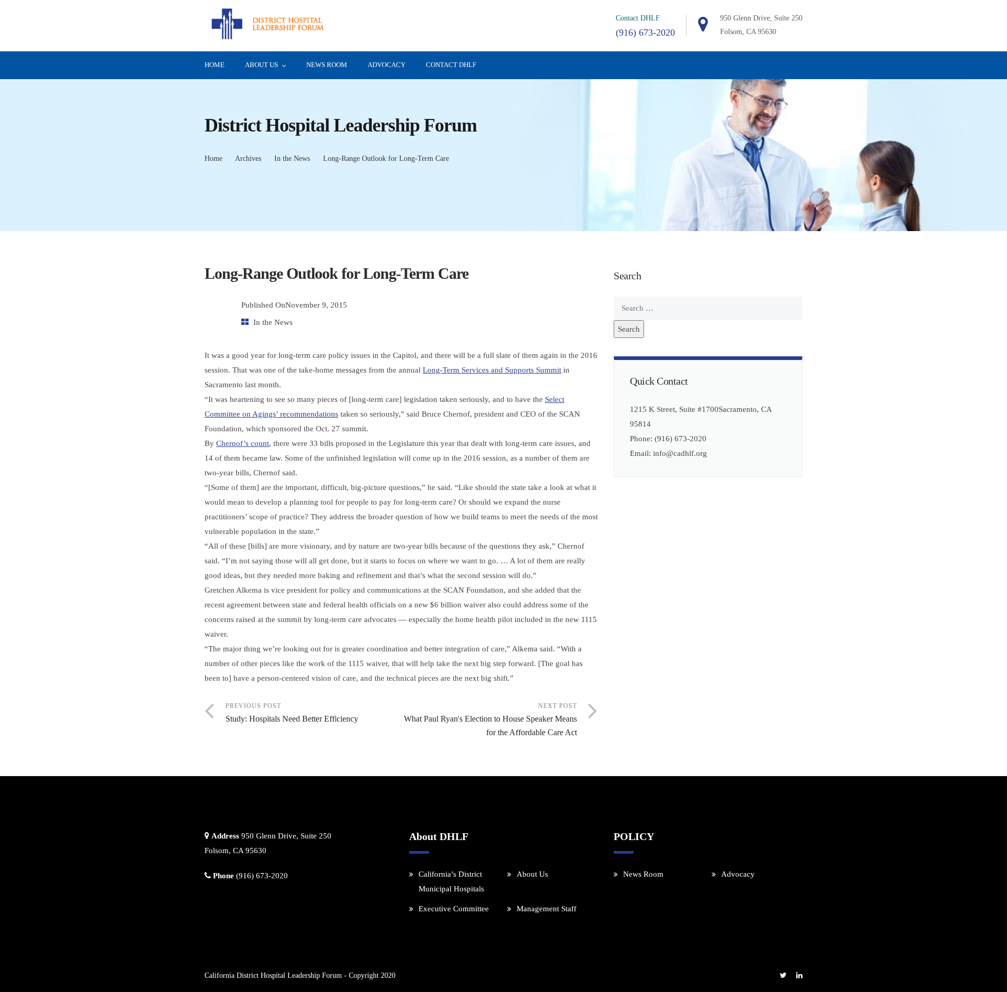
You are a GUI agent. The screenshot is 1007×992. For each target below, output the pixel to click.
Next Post (490, 719)
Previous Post (292, 712)
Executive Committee (454, 908)
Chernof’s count (242, 443)
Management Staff (546, 908)
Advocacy (386, 65)
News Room (326, 65)
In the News (292, 158)
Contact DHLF (451, 65)
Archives (248, 158)
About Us (261, 65)
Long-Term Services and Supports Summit (492, 370)
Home (214, 65)
